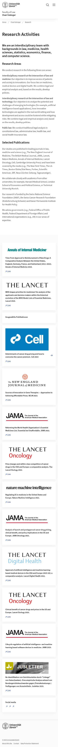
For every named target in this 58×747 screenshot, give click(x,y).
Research (28, 22)
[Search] (47, 5)
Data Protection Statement (30, 743)
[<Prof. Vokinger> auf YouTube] (14, 706)
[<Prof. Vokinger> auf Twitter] (10, 706)
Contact (16, 743)
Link (9, 271)
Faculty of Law (8, 12)
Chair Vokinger (9, 15)
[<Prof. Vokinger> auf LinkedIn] (7, 706)
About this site (7, 743)
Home (4, 22)
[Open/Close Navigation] (54, 5)
